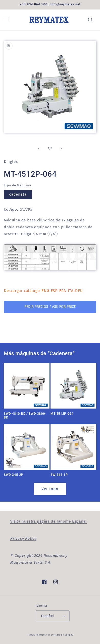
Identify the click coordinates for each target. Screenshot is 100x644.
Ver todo (50, 489)
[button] (6, 20)
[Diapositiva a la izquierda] (38, 148)
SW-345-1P (59, 475)
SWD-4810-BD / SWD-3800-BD (25, 416)
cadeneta (18, 194)
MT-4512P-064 (62, 413)
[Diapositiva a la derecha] (61, 148)
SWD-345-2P (13, 475)
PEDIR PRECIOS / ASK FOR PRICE (50, 306)
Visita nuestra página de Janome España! (48, 521)
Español (47, 616)
